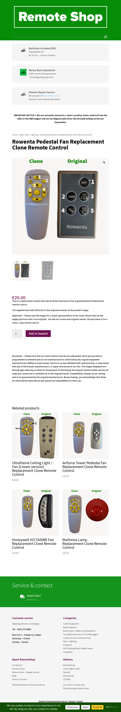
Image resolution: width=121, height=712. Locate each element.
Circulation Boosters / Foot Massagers (80, 634)
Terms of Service (19, 679)
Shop (21, 135)
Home (14, 135)
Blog (14, 675)
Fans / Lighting (69, 641)
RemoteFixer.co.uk (50, 95)
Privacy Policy (18, 668)
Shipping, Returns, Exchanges (26, 623)
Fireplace (67, 645)
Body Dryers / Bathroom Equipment (79, 630)
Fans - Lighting (31, 135)
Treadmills (68, 652)
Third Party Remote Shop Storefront (28, 684)
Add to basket (38, 334)
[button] (104, 162)
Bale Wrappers (70, 627)
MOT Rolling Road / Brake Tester (78, 648)
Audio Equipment (71, 623)
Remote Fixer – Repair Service (26, 672)
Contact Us (17, 665)
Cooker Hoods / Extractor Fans (77, 638)
